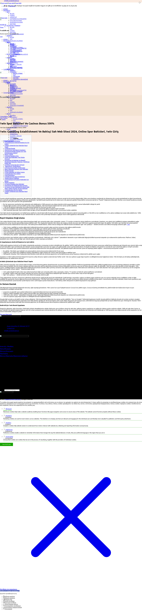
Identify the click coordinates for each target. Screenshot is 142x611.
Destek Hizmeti (9, 170)
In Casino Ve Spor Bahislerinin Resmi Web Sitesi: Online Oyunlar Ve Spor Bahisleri (17, 187)
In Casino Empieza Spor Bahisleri (14, 184)
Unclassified (9, 436)
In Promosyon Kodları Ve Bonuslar (15, 168)
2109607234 (10, 328)
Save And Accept (6, 444)
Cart (1, 36)
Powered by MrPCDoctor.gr (12, 399)
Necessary (9, 409)
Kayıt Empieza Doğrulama (12, 141)
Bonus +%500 (9, 154)
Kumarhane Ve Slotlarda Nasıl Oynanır (16, 185)
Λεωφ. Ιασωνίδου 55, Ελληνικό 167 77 (18, 326)
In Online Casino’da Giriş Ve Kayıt (14, 165)
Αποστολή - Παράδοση (6, 346)
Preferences (9, 429)
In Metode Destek (10, 148)
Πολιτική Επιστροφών (6, 351)
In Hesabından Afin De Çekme (13, 190)
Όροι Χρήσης (4, 353)
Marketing (9, 415)
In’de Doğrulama (10, 175)
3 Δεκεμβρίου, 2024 (6, 116)
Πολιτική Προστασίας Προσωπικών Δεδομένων (14, 356)
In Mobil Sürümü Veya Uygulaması (15, 176)
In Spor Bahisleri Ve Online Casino (15, 172)
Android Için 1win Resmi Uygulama (15, 150)
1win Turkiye (3, 118)
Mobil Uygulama (9, 182)
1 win (128, 224)
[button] (10, 590)
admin (4, 119)
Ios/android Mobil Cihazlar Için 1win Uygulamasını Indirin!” (15, 152)
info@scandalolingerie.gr (11, 0)
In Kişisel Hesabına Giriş (12, 156)
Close (2, 27)
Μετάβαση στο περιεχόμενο (8, 589)
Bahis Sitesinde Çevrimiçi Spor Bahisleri (16, 169)
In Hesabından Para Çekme (12, 173)
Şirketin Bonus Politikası (12, 178)
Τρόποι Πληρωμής (5, 349)
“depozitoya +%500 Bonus (13, 166)
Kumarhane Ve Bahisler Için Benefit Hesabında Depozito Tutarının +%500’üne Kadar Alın (17, 162)
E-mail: (2, 390)
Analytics (8, 422)
